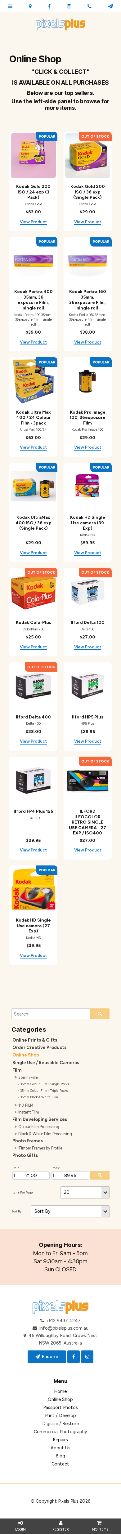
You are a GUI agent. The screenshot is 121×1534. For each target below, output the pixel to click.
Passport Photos (60, 1407)
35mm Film (28, 1077)
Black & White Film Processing (45, 1134)
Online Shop (25, 1055)
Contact (60, 1464)
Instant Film (28, 1112)
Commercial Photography (60, 1431)
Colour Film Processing (38, 1126)
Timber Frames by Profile (40, 1148)
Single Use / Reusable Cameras (45, 1062)
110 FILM (25, 1105)
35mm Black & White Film (39, 1097)
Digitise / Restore (60, 1423)
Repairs (60, 1440)
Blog (60, 1456)
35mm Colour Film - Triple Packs (44, 1091)
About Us (60, 1448)
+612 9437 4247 (63, 1320)
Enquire (50, 1356)
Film (17, 1070)
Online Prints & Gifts (34, 1040)
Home (60, 1391)
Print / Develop (60, 1415)
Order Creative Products (39, 1047)
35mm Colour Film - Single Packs (44, 1084)
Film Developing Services (39, 1119)
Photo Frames (27, 1141)
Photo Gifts (25, 1155)
